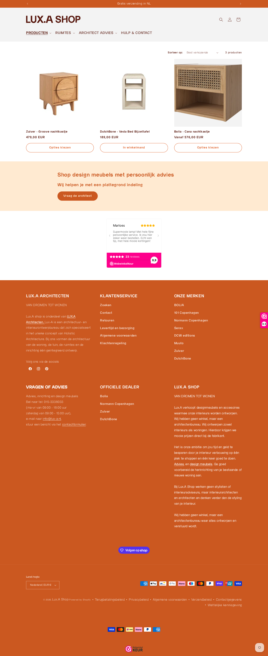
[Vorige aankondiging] (27, 3)
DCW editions (184, 335)
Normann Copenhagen (191, 320)
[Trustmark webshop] (134, 650)
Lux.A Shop (60, 599)
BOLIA (179, 305)
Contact (106, 312)
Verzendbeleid (201, 599)
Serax (178, 328)
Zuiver (179, 350)
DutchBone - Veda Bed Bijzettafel (125, 131)
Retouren (107, 320)
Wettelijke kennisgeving (225, 605)
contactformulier (74, 424)
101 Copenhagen (186, 312)
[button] (38, 33)
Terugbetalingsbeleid (110, 599)
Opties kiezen (60, 147)
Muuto (179, 343)
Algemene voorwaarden (118, 335)
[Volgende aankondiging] (240, 3)
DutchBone (182, 358)
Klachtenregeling (113, 343)
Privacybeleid (139, 599)
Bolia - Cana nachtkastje (192, 131)
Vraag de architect (77, 195)
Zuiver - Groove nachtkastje (47, 131)
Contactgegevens (229, 599)
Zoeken (105, 305)
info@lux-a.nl (52, 419)
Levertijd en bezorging (117, 328)
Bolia (104, 396)
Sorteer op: (175, 52)
